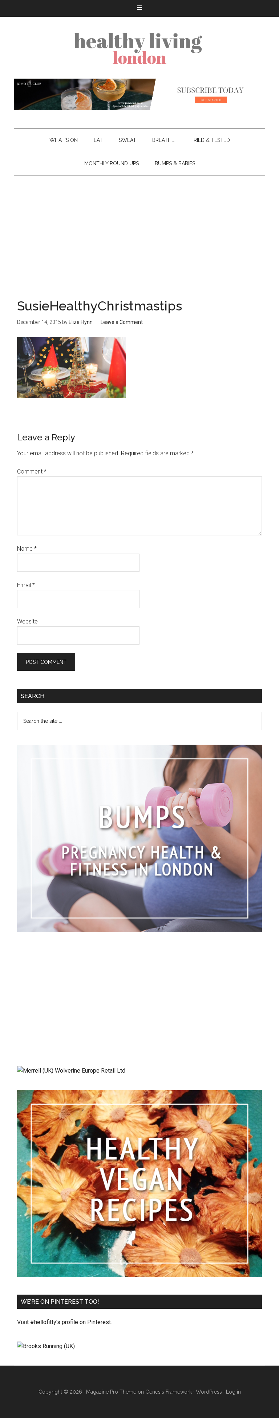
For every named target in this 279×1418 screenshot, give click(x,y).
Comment (31, 471)
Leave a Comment (122, 322)
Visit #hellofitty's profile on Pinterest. (64, 1322)
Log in (233, 1392)
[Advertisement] (139, 230)
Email (26, 585)
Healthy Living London (139, 47)
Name (27, 548)
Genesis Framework (168, 1392)
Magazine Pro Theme (111, 1392)
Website (27, 621)
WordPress (209, 1392)
